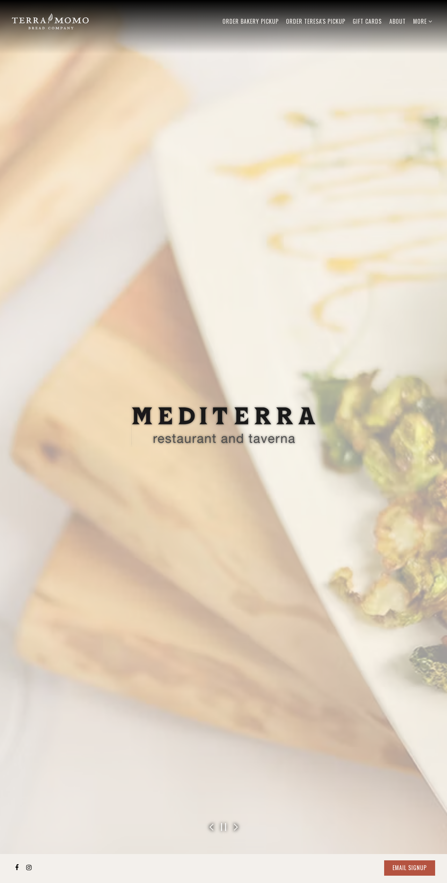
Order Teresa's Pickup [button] (315, 21)
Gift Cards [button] (367, 21)
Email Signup (410, 867)
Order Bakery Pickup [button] (250, 21)
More (423, 21)
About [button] (397, 21)
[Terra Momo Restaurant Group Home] (50, 20)
